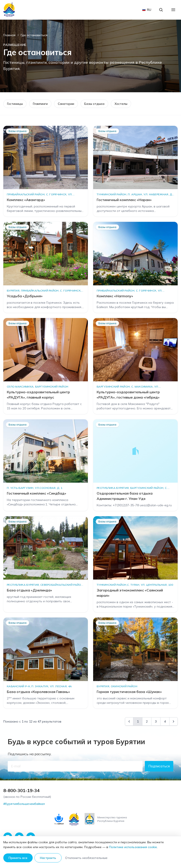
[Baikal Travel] (9, 10)
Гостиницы (15, 104)
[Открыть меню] (173, 9)
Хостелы (121, 104)
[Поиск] (160, 9)
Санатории (66, 104)
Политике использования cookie (133, 847)
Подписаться (159, 766)
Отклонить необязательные (86, 858)
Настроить (48, 858)
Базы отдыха (94, 104)
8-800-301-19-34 (21, 790)
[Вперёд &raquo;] (173, 721)
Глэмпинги (40, 104)
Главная (9, 35)
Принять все (18, 858)
